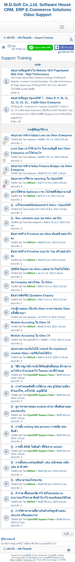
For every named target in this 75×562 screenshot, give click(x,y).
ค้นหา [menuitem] (71, 38)
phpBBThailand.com (54, 557)
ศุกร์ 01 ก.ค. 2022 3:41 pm (51, 196)
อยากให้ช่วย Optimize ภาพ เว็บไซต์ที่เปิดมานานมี (41, 191)
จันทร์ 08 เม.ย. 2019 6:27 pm (52, 484)
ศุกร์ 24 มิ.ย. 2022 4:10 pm (54, 209)
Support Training (44, 37)
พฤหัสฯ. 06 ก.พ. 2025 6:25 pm (53, 139)
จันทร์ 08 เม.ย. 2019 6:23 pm (52, 501)
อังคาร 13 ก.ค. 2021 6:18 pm (52, 299)
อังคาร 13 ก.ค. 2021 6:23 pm (52, 286)
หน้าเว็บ (11, 37)
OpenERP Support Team (40, 375)
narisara (31, 139)
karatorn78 (32, 209)
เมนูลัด (4, 46)
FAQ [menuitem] (13, 46)
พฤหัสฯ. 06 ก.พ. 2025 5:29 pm (53, 157)
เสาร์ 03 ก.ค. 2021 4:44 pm (51, 317)
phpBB (26, 555)
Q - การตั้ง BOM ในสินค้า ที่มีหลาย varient (36, 446)
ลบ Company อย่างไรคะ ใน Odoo (31, 282)
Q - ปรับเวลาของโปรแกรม (26, 480)
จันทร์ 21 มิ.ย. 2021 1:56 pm (52, 326)
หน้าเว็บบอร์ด (24, 37)
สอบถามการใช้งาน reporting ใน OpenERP (37, 178)
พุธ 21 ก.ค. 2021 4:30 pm (50, 273)
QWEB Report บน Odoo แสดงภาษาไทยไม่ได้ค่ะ (40, 269)
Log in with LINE (42, 47)
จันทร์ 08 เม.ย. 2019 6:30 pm (52, 471)
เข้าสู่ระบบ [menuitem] (20, 49)
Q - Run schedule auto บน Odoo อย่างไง (36, 218)
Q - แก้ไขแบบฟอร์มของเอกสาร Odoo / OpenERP (41, 205)
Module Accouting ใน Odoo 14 (30, 322)
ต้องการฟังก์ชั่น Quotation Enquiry (32, 295)
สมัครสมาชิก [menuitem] (67, 52)
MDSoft (31, 182)
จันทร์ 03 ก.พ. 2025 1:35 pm (52, 173)
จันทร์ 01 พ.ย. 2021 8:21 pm (52, 242)
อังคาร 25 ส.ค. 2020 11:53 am (53, 357)
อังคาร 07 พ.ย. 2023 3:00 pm (52, 182)
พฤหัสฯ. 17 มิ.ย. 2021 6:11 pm (56, 339)
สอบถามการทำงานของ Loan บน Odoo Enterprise (41, 135)
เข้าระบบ (66, 47)
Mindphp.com (35, 557)
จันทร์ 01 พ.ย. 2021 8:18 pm (52, 260)
